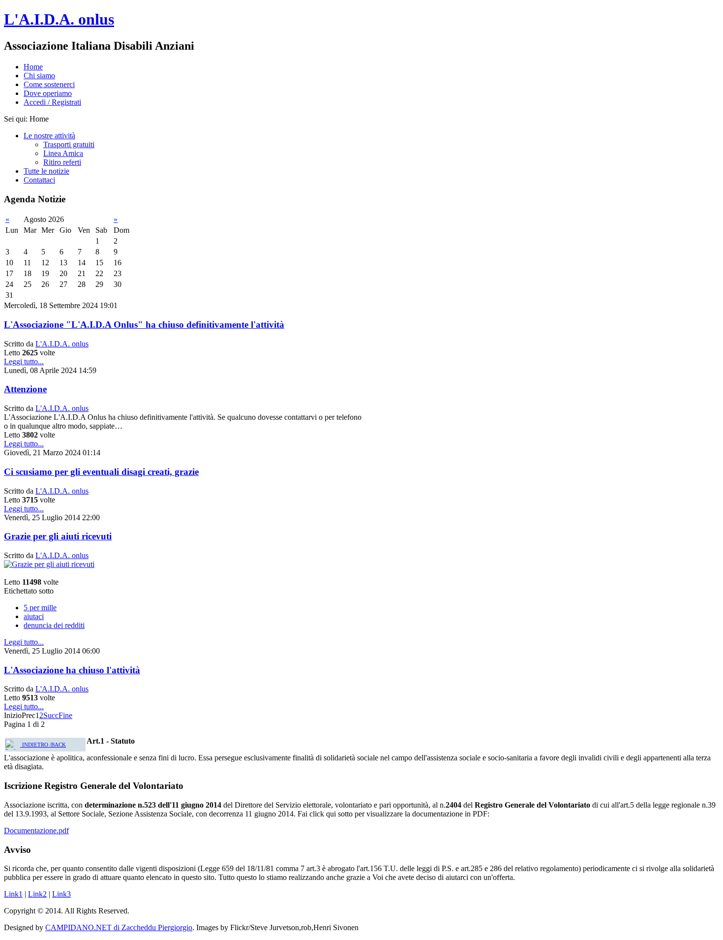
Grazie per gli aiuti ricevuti (58, 536)
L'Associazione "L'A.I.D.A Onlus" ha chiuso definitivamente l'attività (144, 324)
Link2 (37, 894)
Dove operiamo (48, 93)
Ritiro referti (62, 162)
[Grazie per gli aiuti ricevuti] (49, 564)
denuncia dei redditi (54, 625)
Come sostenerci (49, 84)
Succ (51, 715)
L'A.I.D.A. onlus (59, 19)
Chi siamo (39, 75)
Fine (65, 715)
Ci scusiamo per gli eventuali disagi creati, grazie (101, 472)
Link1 (13, 894)
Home (33, 67)
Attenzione (25, 389)
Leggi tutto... (24, 361)
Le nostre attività (49, 135)
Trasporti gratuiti (68, 144)
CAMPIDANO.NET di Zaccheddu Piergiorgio (118, 927)
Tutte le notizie (46, 171)
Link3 (61, 894)
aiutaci (34, 616)
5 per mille (40, 607)
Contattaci (39, 180)
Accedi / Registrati (52, 102)
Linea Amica (63, 153)
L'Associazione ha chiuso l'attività (72, 670)
